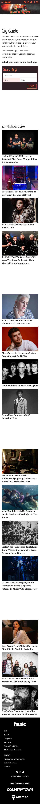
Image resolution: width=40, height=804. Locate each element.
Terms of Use (7, 742)
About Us (6, 735)
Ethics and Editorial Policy (11, 746)
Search (32, 86)
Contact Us (7, 766)
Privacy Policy (8, 738)
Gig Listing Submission (10, 763)
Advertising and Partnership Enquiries (14, 759)
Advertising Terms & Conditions (12, 750)
